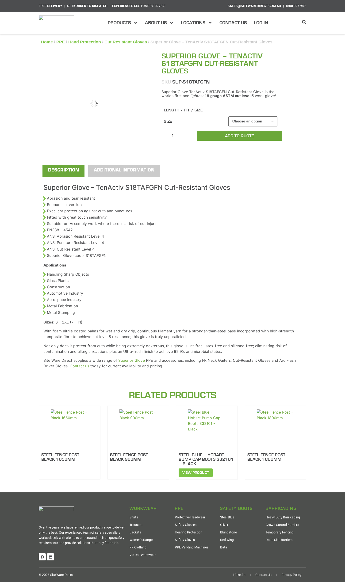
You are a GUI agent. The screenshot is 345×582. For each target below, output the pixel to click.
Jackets (135, 532)
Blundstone (228, 532)
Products (119, 22)
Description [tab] (63, 170)
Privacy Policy (291, 575)
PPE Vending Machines (191, 547)
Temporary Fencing (280, 532)
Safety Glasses (185, 525)
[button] (139, 58)
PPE (60, 42)
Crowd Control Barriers (282, 525)
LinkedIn (239, 575)
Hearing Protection (188, 532)
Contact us (79, 366)
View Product (195, 473)
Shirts (134, 517)
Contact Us (233, 22)
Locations (193, 22)
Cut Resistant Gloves (125, 42)
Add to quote (239, 136)
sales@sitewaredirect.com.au (254, 6)
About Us (156, 22)
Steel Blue (227, 517)
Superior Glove (131, 360)
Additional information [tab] (124, 170)
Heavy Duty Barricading (283, 517)
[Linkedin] (50, 556)
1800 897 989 (295, 6)
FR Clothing (138, 547)
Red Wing (227, 540)
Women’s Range (141, 540)
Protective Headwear (190, 517)
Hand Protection (84, 42)
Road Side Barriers (279, 540)
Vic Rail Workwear (143, 555)
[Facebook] (42, 556)
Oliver (224, 525)
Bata (223, 547)
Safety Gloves (185, 540)
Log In (261, 22)
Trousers (136, 525)
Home (47, 42)
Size (168, 121)
